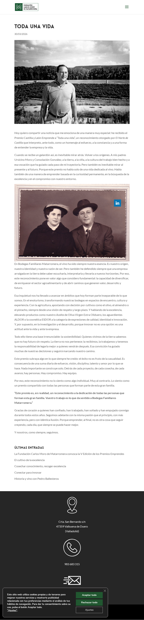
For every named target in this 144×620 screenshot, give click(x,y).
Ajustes (89, 610)
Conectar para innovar (27, 472)
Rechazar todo (89, 602)
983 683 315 (72, 564)
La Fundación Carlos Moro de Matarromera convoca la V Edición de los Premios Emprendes (69, 453)
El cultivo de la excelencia (29, 460)
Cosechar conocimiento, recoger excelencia (40, 466)
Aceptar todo (89, 595)
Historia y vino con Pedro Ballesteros (36, 478)
